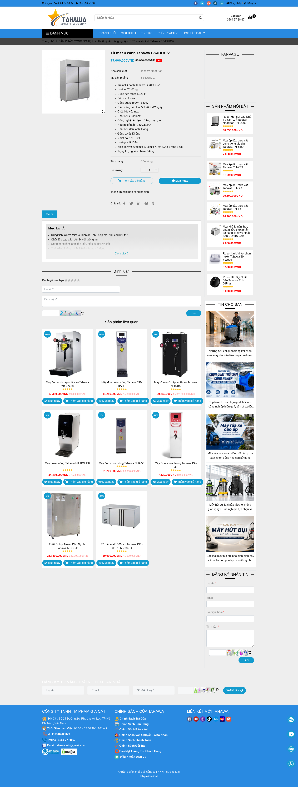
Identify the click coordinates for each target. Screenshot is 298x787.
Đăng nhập (235, 3)
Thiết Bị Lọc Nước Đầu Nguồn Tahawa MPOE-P (67, 546)
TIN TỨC (146, 33)
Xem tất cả (121, 253)
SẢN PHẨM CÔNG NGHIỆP (75, 41)
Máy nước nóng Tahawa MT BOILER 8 (67, 465)
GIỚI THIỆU (128, 33)
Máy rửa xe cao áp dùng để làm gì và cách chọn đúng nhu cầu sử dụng (230, 455)
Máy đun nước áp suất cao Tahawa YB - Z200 (67, 384)
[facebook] (196, 3)
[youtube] (210, 3)
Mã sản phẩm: (119, 77)
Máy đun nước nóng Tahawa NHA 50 (121, 463)
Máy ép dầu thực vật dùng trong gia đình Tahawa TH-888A (235, 143)
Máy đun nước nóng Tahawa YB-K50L (121, 384)
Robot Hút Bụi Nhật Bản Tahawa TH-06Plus (235, 280)
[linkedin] (223, 3)
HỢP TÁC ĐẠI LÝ (194, 33)
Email (209, 597)
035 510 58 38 (87, 3)
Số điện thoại (214, 612)
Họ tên (210, 583)
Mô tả (49, 214)
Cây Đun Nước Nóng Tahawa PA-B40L (176, 465)
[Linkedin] (139, 203)
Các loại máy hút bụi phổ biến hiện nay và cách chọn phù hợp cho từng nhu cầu (230, 558)
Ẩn (64, 228)
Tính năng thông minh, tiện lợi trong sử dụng (78, 248)
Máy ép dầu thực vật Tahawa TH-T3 (235, 207)
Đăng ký (251, 3)
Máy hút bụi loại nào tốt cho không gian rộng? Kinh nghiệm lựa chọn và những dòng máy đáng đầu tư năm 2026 (230, 507)
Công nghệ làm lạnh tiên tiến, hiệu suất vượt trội (80, 243)
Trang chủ (48, 41)
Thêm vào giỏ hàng (133, 180)
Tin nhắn (211, 626)
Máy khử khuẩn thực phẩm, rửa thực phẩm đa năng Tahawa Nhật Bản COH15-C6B (236, 231)
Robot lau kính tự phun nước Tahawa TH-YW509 (237, 256)
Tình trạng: (117, 161)
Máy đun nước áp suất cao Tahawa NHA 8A (175, 384)
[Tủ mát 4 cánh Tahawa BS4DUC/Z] (66, 17)
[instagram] (216, 3)
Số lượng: (117, 170)
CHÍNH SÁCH (167, 33)
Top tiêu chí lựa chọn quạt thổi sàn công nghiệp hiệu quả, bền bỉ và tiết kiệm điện (230, 405)
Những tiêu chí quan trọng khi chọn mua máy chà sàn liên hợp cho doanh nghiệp (230, 354)
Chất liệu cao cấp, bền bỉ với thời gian (74, 239)
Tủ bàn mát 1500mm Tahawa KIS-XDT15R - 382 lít (121, 546)
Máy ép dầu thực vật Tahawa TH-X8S (235, 166)
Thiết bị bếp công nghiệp (113, 41)
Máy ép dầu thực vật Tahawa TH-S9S (235, 187)
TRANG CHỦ (107, 33)
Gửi (193, 313)
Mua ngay (181, 180)
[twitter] (203, 3)
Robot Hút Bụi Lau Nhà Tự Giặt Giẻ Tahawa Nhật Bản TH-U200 (237, 119)
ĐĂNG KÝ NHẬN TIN (230, 574)
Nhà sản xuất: (119, 71)
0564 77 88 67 (65, 3)
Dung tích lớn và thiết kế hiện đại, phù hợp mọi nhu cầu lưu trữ (89, 235)
